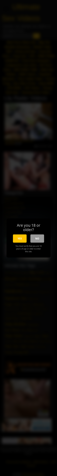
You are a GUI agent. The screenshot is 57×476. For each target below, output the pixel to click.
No (37, 238)
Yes (20, 238)
